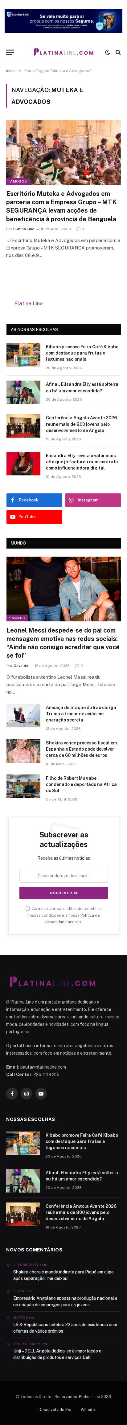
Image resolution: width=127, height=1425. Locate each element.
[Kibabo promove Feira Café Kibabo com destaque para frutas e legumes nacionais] (23, 355)
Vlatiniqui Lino (27, 1265)
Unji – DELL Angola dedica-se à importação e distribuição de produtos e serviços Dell (57, 1354)
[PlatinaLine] (63, 52)
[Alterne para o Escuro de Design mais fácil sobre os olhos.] (108, 52)
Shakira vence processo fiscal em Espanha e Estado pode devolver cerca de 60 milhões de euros (81, 749)
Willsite (88, 1409)
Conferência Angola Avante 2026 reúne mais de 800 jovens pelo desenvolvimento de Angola (81, 424)
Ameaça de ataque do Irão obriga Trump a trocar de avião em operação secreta (81, 713)
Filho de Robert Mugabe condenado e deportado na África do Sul (81, 784)
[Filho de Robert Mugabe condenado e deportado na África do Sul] (23, 786)
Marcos (20, 1317)
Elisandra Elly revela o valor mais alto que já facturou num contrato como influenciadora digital (82, 461)
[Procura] (117, 52)
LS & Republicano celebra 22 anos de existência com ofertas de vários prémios (65, 1328)
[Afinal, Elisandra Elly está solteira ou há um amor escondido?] (23, 392)
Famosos (18, 181)
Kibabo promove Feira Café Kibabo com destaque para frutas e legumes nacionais (82, 353)
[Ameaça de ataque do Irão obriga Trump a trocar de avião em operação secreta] (23, 715)
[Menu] (10, 52)
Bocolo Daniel (27, 1344)
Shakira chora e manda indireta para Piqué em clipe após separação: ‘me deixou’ (63, 1275)
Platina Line (28, 303)
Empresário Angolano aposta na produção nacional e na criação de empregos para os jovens (65, 1301)
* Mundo (17, 618)
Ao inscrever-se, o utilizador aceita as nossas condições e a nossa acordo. (64, 915)
